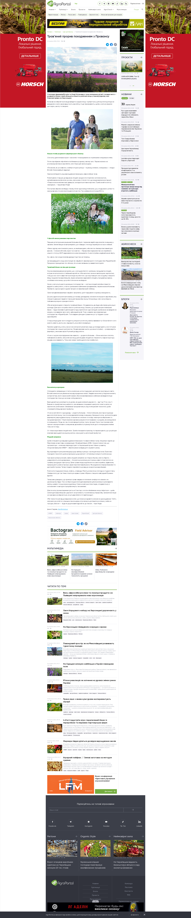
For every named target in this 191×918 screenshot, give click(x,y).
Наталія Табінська (67, 604)
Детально (108, 791)
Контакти (129, 891)
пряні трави (75, 513)
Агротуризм (98, 658)
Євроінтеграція (53, 14)
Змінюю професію (67, 735)
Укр (76, 3)
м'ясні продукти (93, 693)
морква (80, 749)
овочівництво (78, 620)
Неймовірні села (94, 9)
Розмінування (82, 14)
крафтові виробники (107, 602)
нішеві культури (67, 714)
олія (94, 658)
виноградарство (71, 602)
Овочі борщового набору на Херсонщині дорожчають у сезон (89, 611)
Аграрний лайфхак (71, 770)
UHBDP (50, 513)
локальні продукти (90, 602)
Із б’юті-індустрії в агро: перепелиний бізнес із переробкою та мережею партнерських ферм (85, 721)
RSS (128, 895)
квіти (90, 658)
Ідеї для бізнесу (68, 32)
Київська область (102, 693)
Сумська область (111, 712)
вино (64, 602)
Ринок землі (72, 14)
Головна (50, 32)
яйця (64, 733)
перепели (95, 733)
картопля (75, 749)
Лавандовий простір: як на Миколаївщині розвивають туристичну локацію (88, 644)
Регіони (63, 14)
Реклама (128, 887)
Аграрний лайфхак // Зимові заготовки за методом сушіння (87, 758)
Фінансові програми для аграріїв (111, 14)
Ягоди (87, 770)
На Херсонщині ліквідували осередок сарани (84, 627)
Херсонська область (54, 517)
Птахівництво (76, 735)
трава (66, 513)
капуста (70, 749)
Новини (95, 883)
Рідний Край (85, 513)
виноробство (76, 604)
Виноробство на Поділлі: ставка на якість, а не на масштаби (130, 264)
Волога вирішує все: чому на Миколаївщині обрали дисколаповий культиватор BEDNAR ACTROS (131, 286)
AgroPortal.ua (63, 509)
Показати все (130, 352)
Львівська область (80, 602)
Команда (129, 883)
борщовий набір (67, 620)
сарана (65, 633)
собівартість (102, 712)
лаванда (58, 513)
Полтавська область (71, 733)
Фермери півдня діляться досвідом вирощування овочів (89, 741)
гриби (78, 770)
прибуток (65, 712)
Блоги (73, 9)
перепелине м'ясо (103, 733)
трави (81, 604)
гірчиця (96, 712)
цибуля (95, 749)
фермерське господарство (87, 712)
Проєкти (82, 9)
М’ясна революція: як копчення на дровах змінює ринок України (89, 681)
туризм (70, 658)
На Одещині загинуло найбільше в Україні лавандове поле (88, 665)
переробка (85, 658)
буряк (84, 749)
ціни (73, 620)
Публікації (58, 32)
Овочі (95, 620)
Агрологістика (93, 14)
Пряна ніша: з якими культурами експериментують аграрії (87, 700)
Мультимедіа (122, 9)
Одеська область (73, 673)
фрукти (83, 770)
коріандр (71, 712)
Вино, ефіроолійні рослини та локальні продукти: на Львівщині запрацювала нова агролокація (88, 594)
